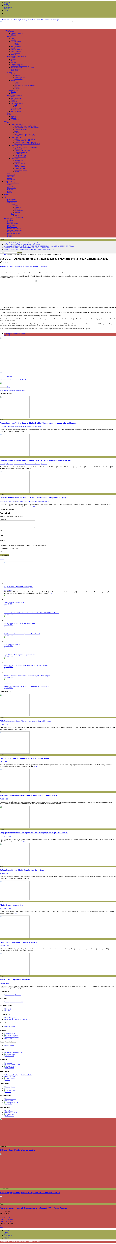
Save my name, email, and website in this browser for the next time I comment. (24, 545)
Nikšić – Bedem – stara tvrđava (11, 905)
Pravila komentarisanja (13, 232)
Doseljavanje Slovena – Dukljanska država (26, 127)
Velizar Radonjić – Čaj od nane (12, 644)
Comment (3, 519)
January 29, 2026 (5, 724)
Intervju (13, 48)
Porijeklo (9, 192)
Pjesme (13, 80)
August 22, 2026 (8, 614)
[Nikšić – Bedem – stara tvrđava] (15, 900)
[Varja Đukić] (8, 1104)
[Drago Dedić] (8, 1111)
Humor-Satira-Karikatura (14, 95)
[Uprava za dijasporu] (11, 1035)
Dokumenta (14, 158)
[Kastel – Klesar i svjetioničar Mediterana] (15, 974)
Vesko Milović (11, 202)
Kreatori (13, 116)
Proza (16, 43)
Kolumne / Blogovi (16, 49)
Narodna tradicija (16, 51)
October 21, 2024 (5, 426)
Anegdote (13, 100)
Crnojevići (17, 132)
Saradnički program (12, 223)
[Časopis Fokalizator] (10, 1066)
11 (2, 1219)
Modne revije (14, 119)
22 (10, 1221)
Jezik (8, 173)
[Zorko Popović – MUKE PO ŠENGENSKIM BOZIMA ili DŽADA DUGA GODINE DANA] (7, 610)
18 (3, 1221)
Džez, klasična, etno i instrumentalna (24, 85)
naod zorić (7, 335)
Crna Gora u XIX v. (16, 137)
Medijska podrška (12, 227)
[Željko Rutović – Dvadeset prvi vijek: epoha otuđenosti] (7, 651)
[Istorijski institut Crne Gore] (9, 1054)
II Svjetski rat (18, 153)
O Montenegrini (8, 219)
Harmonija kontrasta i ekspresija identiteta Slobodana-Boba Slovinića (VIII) (28, 795)
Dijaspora (6, 194)
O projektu (10, 220)
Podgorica (44, 266)
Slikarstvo (14, 57)
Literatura (13, 40)
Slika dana (10, 186)
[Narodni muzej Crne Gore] (12, 995)
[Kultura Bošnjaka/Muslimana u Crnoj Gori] (8, 1063)
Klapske (16, 87)
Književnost (10, 36)
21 (8, 1221)
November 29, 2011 (5, 908)
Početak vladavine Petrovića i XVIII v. (25, 136)
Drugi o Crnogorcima (20, 170)
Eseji (12, 38)
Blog (5, 197)
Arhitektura (10, 31)
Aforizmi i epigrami (16, 98)
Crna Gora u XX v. (16, 145)
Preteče (13, 97)
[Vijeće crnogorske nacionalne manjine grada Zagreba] (9, 1033)
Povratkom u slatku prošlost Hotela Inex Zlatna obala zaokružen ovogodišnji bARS (27, 686)
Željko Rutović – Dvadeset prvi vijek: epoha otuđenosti (19, 655)
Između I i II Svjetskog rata (22, 150)
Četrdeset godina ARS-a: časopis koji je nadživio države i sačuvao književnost (26, 665)
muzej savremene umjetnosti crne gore (14, 333)
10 (1, 1219)
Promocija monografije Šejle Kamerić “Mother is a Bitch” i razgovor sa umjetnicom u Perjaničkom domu (39, 423)
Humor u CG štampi (17, 103)
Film (12, 93)
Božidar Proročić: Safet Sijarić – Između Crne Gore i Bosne (22, 870)
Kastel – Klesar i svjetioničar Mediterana (15, 979)
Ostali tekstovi (18, 217)
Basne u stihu (18, 207)
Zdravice (17, 53)
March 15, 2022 (4, 983)
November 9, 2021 (5, 836)
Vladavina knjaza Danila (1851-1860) (25, 142)
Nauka (5, 121)
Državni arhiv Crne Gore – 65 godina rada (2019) (18, 942)
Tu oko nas (17, 212)
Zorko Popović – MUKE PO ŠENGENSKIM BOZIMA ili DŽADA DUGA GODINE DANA (31, 613)
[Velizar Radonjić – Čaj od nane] (7, 641)
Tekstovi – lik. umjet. (17, 64)
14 (8, 1219)
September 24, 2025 (6, 501)
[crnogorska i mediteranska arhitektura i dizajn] (7, 1010)
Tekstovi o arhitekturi (17, 33)
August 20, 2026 (8, 667)
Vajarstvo (13, 59)
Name (2, 530)
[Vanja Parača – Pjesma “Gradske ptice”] (18, 583)
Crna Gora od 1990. (20, 157)
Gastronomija (11, 179)
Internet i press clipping (14, 228)
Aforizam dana (15, 110)
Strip (8, 113)
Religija (9, 178)
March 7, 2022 (4, 873)
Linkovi (9, 236)
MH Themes (36, 1241)
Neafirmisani (14, 54)
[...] (51, 593)
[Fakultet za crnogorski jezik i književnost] (17, 1019)
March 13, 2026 (4, 946)
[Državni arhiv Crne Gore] (9, 1056)
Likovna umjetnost (19, 266)
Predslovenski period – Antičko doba (25, 126)
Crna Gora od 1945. (20, 155)
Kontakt (6, 10)
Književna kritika (16, 46)
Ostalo (32, 426)
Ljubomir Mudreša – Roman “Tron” (14, 602)
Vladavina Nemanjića (20, 129)
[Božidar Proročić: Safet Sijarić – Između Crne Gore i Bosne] (15, 865)
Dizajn (13, 61)
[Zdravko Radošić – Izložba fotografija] (20, 1144)
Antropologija (11, 175)
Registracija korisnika (13, 233)
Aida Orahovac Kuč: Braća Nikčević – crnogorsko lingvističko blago (25, 721)
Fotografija (14, 62)
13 (6, 1219)
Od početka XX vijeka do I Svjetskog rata (26, 147)
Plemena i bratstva (19, 166)
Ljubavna (17, 209)
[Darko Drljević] (9, 1045)
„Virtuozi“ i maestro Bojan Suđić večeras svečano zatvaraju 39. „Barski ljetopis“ (27, 675)
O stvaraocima (18, 210)
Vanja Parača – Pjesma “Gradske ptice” (18, 587)
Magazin (6, 196)
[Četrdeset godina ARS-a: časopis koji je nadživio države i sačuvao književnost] (7, 662)
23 (12, 1221)
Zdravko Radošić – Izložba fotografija (17, 1150)
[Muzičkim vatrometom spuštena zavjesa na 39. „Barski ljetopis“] (7, 630)
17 (1, 1221)
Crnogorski (7, 2)
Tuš (15, 106)
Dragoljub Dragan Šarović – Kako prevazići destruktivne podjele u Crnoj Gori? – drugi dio (34, 833)
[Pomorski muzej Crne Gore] (13, 1052)
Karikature (14, 101)
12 (4, 1219)
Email (2, 535)
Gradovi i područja (19, 168)
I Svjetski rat (18, 149)
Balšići (16, 131)
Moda (9, 114)
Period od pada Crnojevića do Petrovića (25, 134)
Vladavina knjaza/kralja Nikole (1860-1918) (27, 144)
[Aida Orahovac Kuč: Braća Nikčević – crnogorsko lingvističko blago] (15, 716)
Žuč (15, 105)
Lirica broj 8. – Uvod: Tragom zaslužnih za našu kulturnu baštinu (24, 758)
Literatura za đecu (16, 41)
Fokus (11, 266)
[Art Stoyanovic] (9, 1116)
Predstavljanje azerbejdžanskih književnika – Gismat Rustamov (30, 1192)
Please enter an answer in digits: (9, 548)
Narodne (16, 82)
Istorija (9, 123)
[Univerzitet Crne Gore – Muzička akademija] (18, 1075)
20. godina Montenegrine (14, 230)
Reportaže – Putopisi (13, 183)
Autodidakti (14, 70)
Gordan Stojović (12, 201)
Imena (9, 191)
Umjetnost (7, 30)
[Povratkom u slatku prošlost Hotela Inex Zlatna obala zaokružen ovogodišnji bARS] (7, 683)
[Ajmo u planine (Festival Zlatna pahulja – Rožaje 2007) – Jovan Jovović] (5, 1202)
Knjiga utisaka (8, 7)
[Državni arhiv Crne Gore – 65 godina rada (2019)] (15, 937)
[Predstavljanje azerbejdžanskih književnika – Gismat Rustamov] (30, 1187)
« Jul (1, 1227)
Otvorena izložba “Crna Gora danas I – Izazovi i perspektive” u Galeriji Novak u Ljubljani (34, 498)
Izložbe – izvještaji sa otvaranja (20, 66)
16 (12, 1219)
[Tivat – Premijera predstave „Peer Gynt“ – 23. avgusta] (7, 620)
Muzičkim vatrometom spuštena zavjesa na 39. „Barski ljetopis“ (22, 634)
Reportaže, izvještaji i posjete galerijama (22, 67)
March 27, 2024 (4, 464)
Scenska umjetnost (12, 90)
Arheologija (10, 176)
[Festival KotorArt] (7, 1080)
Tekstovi (13, 118)
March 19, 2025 (4, 266)
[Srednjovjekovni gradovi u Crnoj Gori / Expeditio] (13, 1002)
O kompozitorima (19, 77)
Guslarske (17, 88)
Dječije (16, 83)
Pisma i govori (18, 160)
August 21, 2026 (8, 625)
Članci (13, 74)
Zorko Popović (11, 199)
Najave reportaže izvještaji (32, 266)
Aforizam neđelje (16, 111)
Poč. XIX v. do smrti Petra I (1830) (24, 139)
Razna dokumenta (19, 163)
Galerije (9, 184)
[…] (27, 431)
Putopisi (16, 215)
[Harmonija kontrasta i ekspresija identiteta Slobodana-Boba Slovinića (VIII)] (15, 790)
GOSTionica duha (16, 108)
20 (6, 1221)
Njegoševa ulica (11, 188)
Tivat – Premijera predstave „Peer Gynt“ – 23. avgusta (19, 623)
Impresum (6, 8)
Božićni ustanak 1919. (20, 152)
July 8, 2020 (3, 761)
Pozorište (13, 92)
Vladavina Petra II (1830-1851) (23, 140)
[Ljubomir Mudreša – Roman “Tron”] (7, 599)
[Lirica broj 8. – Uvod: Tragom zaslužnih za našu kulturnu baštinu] (15, 753)
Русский (6, 5)
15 (10, 1219)
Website (2, 540)
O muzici (17, 75)
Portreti (16, 171)
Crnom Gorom (8, 181)
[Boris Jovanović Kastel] (12, 1064)
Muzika (9, 72)
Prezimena (10, 189)
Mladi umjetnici (15, 69)
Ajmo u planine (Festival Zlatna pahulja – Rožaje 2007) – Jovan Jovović (33, 1208)
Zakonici (17, 162)
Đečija (16, 205)
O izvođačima (18, 79)
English (6, 4)
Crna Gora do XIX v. (17, 124)
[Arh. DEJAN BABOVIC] (7, 1009)
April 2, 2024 (4, 799)
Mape (16, 165)
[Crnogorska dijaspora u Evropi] (11, 1037)
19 (4, 1221)
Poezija (16, 44)
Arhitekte (13, 35)
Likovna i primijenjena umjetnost (16, 56)
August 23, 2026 (8, 590)
